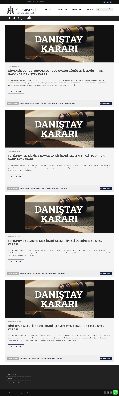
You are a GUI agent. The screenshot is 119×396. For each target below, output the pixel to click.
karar (53, 103)
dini (29, 358)
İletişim (90, 10)
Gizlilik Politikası (12, 374)
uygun (73, 103)
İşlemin (49, 103)
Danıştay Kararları (12, 103)
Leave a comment (105, 103)
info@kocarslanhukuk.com (15, 2)
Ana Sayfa (49, 10)
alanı (21, 358)
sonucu (61, 103)
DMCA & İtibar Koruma (14, 382)
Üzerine (62, 273)
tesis (61, 358)
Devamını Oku (16, 91)
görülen (27, 103)
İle (45, 188)
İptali (45, 103)
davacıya (27, 188)
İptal (42, 103)
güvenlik (32, 103)
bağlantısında (23, 273)
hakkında (37, 103)
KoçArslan (62, 10)
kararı (57, 103)
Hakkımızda (11, 370)
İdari (43, 188)
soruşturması (68, 103)
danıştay (22, 103)
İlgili (41, 358)
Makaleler (77, 10)
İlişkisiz (49, 188)
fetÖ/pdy (33, 188)
